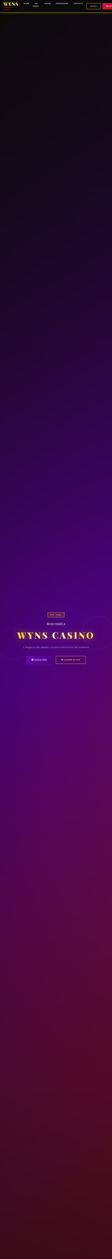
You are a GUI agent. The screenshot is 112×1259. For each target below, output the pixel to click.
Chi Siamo (36, 4)
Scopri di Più (72, 660)
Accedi (93, 6)
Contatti (78, 3)
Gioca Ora (40, 660)
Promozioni (62, 3)
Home (26, 3)
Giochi (47, 3)
